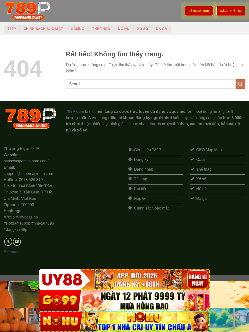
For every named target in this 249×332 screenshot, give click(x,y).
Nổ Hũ (123, 29)
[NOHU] (124, 321)
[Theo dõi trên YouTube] (17, 242)
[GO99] (124, 300)
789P (12, 29)
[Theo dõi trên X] (8, 242)
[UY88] (124, 279)
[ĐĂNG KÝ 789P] (28, 11)
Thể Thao (101, 29)
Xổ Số (142, 29)
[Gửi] (240, 84)
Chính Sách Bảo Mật (43, 29)
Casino (77, 29)
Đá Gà (161, 29)
